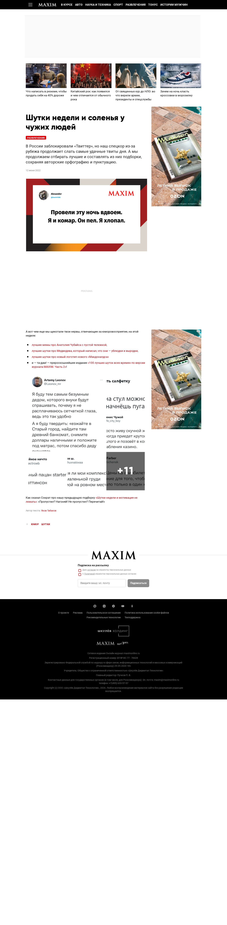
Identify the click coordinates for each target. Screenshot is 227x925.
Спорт (118, 4)
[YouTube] (122, 605)
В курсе (66, 4)
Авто (79, 4)
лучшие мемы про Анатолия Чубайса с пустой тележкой (69, 344)
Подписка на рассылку (93, 565)
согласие (91, 570)
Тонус (153, 4)
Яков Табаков (48, 510)
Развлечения (136, 4)
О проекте (63, 612)
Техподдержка (132, 617)
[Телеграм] (113, 605)
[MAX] (95, 605)
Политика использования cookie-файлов (147, 612)
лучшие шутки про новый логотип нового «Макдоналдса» (70, 356)
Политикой (89, 574)
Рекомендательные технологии (104, 617)
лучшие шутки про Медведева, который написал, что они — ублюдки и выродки (85, 350)
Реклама (78, 612)
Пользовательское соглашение (104, 612)
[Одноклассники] (132, 605)
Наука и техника (98, 4)
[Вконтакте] (104, 605)
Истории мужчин (174, 4)
